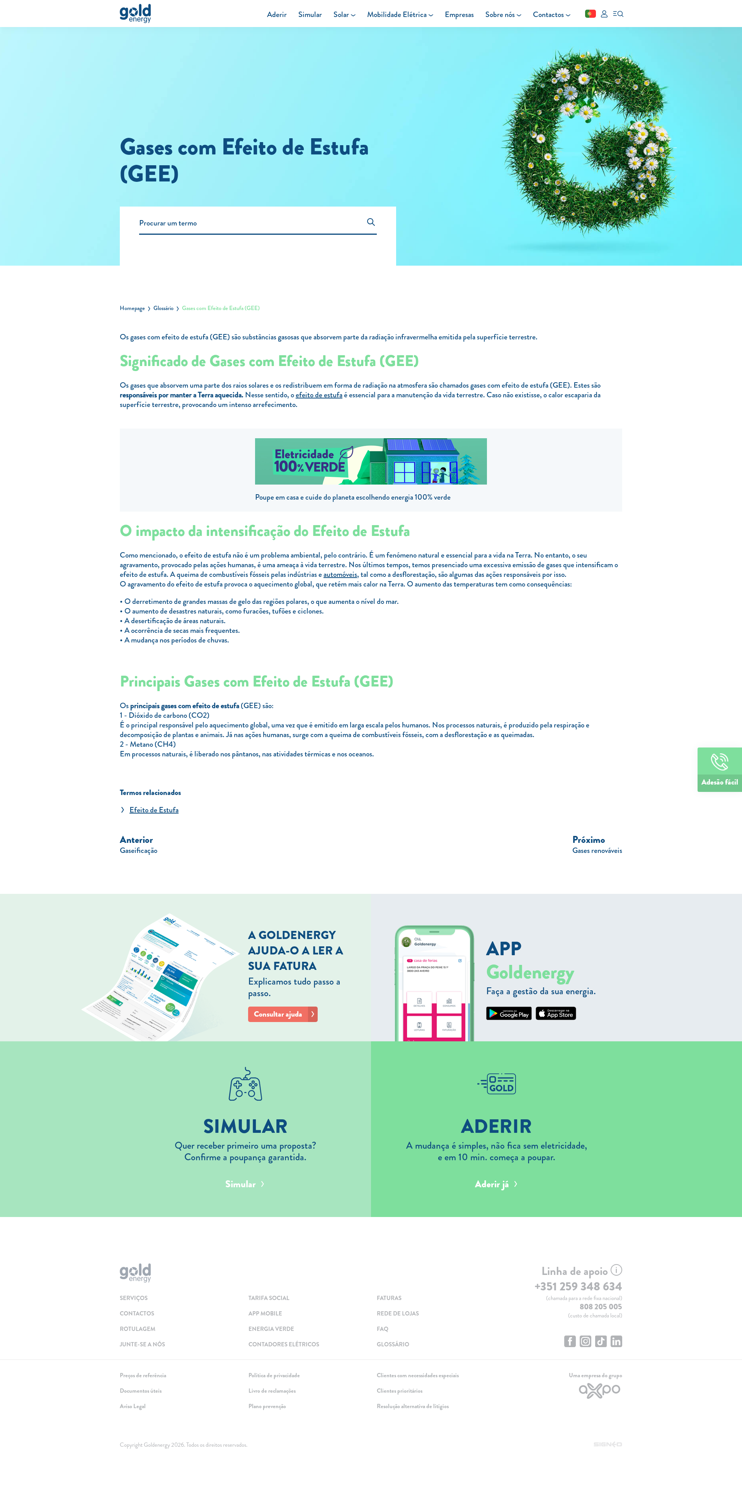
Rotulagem (137, 1329)
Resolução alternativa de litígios (413, 1406)
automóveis (340, 574)
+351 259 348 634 (578, 1286)
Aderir (277, 14)
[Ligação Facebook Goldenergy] (570, 1342)
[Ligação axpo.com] (564, 1391)
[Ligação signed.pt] (608, 1444)
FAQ (382, 1329)
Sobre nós (500, 14)
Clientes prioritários (399, 1391)
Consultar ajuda (278, 1014)
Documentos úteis (141, 1391)
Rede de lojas (398, 1313)
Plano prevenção (267, 1406)
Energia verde (271, 1329)
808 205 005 (601, 1307)
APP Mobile (265, 1313)
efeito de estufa (319, 394)
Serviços (134, 1298)
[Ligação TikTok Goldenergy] (601, 1342)
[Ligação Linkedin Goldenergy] (616, 1342)
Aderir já (492, 1184)
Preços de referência (143, 1375)
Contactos (548, 14)
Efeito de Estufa (154, 810)
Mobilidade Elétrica (397, 14)
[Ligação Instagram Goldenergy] (585, 1342)
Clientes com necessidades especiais (418, 1375)
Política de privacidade (274, 1375)
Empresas (459, 14)
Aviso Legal (133, 1406)
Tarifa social (268, 1298)
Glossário (163, 308)
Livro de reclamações (272, 1391)
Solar (341, 14)
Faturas (389, 1298)
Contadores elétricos (283, 1344)
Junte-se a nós (142, 1344)
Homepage (132, 308)
